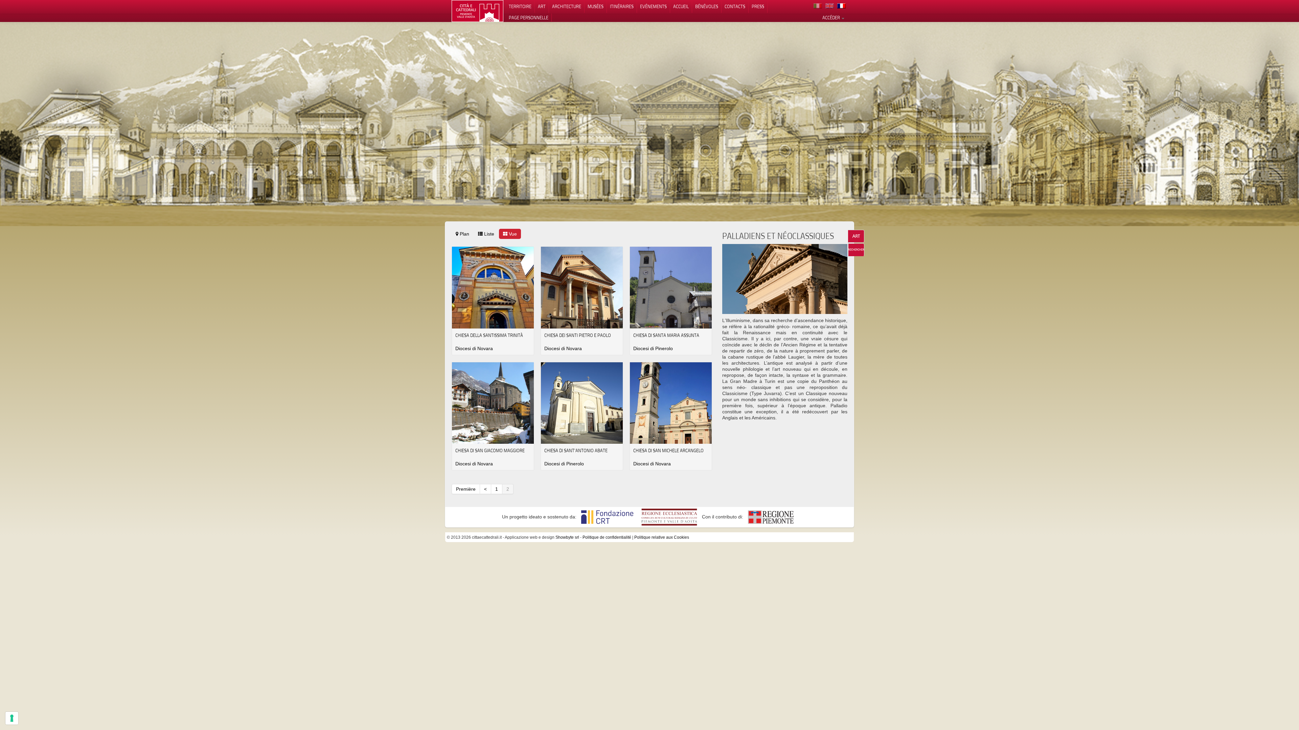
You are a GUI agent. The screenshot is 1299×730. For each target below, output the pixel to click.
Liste (488, 234)
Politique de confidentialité (607, 537)
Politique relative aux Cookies (661, 537)
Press (758, 6)
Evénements (653, 6)
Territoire (520, 6)
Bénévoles (706, 6)
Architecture (566, 6)
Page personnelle (528, 18)
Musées (595, 6)
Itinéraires (622, 6)
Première (466, 489)
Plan (463, 234)
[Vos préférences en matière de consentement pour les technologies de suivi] (11, 718)
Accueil (681, 6)
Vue (512, 234)
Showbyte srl (567, 537)
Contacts (735, 6)
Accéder (831, 18)
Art (542, 6)
